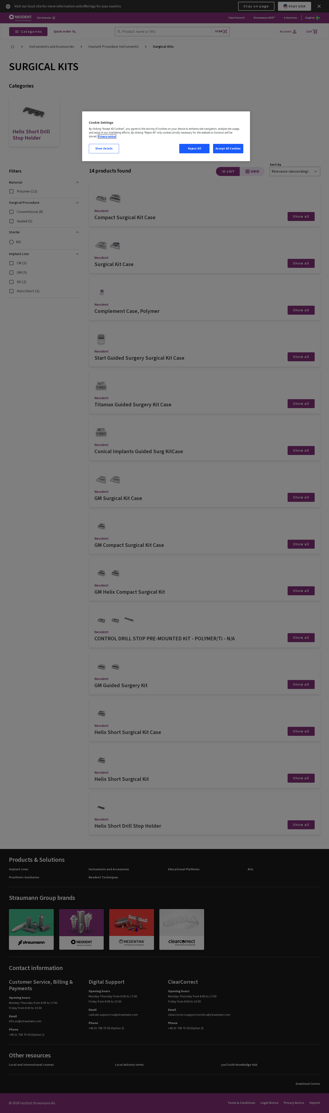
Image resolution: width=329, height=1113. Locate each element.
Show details (104, 148)
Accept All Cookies (228, 148)
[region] (166, 136)
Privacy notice (107, 136)
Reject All (194, 148)
